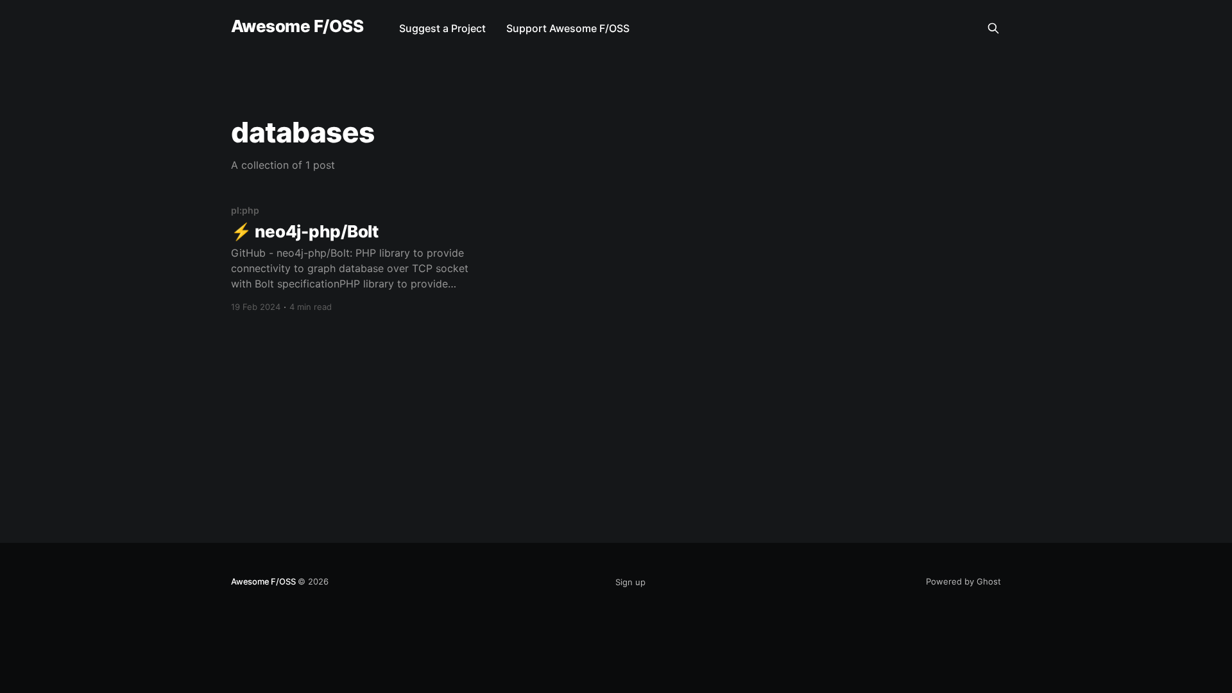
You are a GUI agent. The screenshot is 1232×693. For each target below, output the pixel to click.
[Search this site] (993, 28)
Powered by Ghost (963, 581)
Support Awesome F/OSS (567, 28)
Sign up (630, 582)
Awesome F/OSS (297, 26)
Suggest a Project (442, 28)
